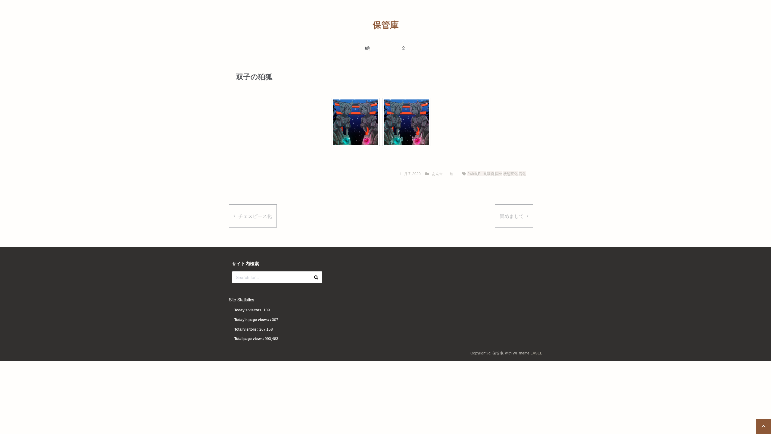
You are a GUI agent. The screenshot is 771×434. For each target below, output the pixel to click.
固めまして (512, 215)
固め (498, 173)
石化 (522, 173)
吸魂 (490, 173)
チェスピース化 (255, 215)
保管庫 (386, 24)
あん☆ (437, 173)
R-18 (482, 173)
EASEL (536, 352)
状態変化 (510, 173)
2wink (472, 173)
